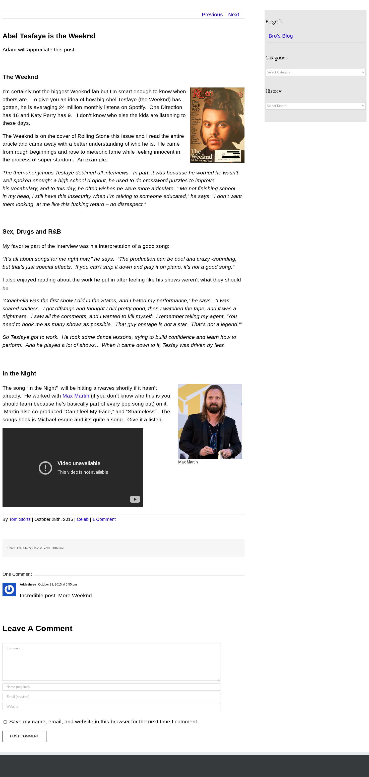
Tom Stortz (20, 519)
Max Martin (76, 396)
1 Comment (104, 519)
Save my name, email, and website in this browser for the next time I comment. (104, 721)
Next (233, 14)
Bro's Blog (281, 36)
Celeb (83, 519)
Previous (212, 14)
